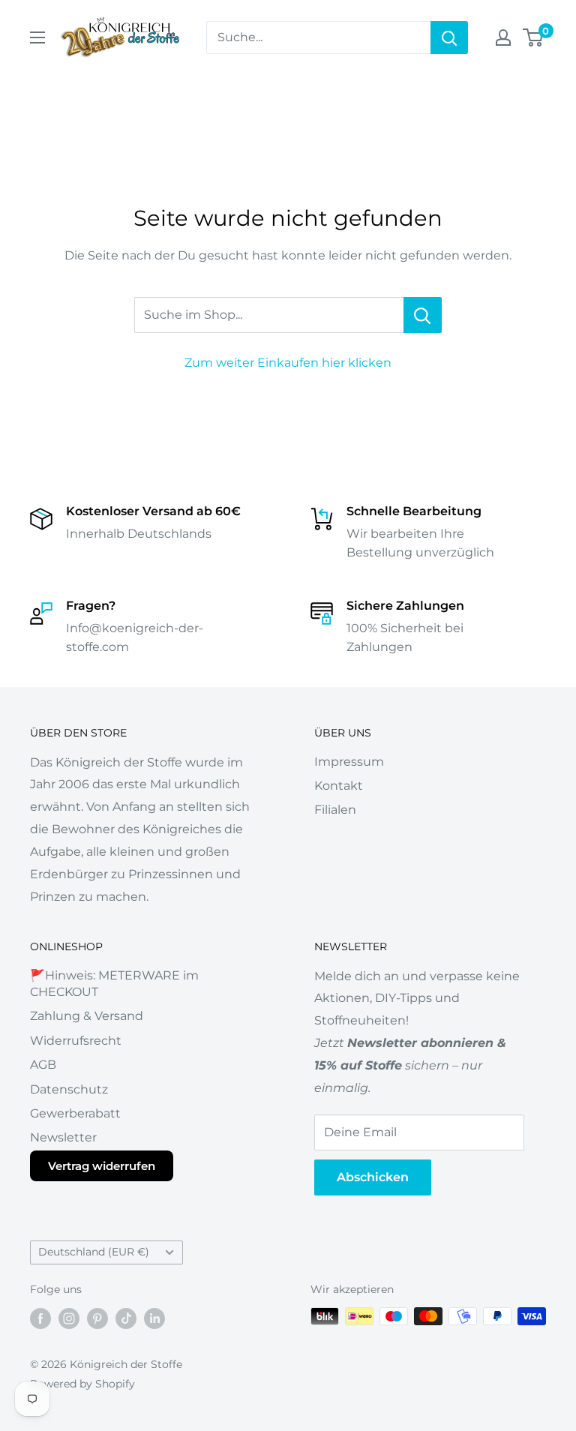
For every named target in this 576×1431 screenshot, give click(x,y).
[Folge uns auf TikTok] (126, 1317)
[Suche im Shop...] (423, 315)
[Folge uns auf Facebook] (40, 1317)
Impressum (349, 761)
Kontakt (338, 785)
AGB (43, 1065)
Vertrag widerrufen (101, 1166)
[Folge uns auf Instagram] (69, 1317)
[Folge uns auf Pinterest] (97, 1317)
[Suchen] (449, 37)
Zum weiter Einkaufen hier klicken (288, 363)
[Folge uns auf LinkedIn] (154, 1317)
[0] (533, 37)
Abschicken (373, 1177)
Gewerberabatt (75, 1113)
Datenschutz (69, 1089)
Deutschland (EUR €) (93, 1252)
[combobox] (318, 37)
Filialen (335, 809)
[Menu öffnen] (37, 38)
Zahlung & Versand (86, 1016)
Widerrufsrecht (76, 1041)
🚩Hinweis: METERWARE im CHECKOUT (114, 983)
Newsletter (63, 1137)
